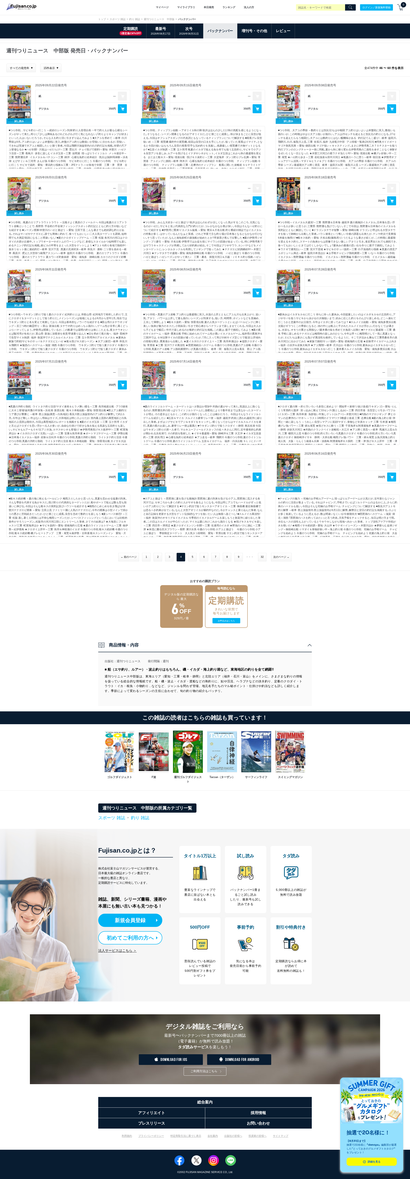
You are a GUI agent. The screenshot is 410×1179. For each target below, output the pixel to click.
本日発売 (209, 7)
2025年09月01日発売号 (51, 177)
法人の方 (249, 7)
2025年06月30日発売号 (51, 453)
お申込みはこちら (226, 621)
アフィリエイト (151, 1113)
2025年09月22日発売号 (51, 85)
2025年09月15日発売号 (185, 85)
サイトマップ (280, 1135)
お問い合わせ (258, 1123)
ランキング (229, 7)
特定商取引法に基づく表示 (185, 1135)
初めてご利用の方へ (130, 938)
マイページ (162, 7)
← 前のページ (129, 556)
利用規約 (127, 1135)
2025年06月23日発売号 (185, 453)
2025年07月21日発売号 (51, 361)
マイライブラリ (186, 7)
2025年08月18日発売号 (320, 177)
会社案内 (213, 1135)
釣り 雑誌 (134, 19)
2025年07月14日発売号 (185, 361)
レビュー (283, 31)
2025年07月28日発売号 (320, 269)
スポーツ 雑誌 (118, 19)
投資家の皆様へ (257, 1135)
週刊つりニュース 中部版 (159, 19)
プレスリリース (151, 1123)
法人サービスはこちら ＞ (117, 950)
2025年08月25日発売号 (185, 177)
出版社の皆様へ (233, 1135)
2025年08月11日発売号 (50, 269)
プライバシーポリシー (151, 1135)
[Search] (350, 7)
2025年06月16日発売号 (320, 453)
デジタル (44, 108)
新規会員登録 (130, 920)
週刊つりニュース (129, 661)
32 (262, 556)
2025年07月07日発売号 (320, 361)
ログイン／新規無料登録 (376, 7)
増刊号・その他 (254, 31)
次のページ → (281, 556)
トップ (102, 19)
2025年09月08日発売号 (320, 85)
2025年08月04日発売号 (185, 269)
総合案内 (205, 1102)
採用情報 (258, 1113)
